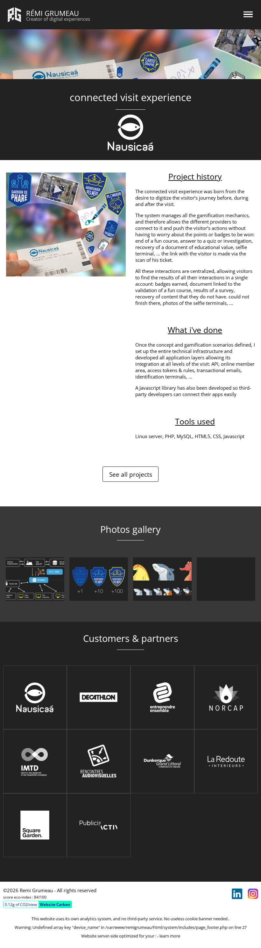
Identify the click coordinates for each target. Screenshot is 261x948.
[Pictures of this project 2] (98, 579)
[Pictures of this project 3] (162, 579)
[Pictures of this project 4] (226, 579)
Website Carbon (55, 904)
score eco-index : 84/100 (24, 897)
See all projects (130, 474)
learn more (169, 936)
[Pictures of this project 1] (35, 579)
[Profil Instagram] (253, 894)
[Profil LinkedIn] (237, 894)
